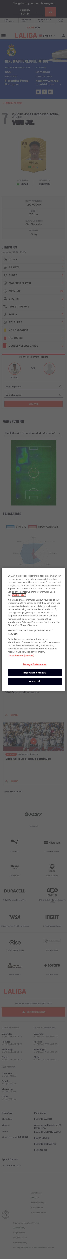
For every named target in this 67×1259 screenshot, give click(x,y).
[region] (33, 629)
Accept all (34, 681)
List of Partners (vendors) (21, 655)
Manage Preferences (35, 664)
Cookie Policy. (19, 595)
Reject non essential (34, 672)
